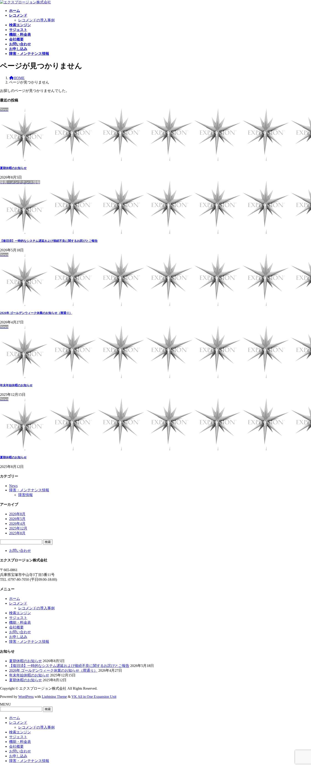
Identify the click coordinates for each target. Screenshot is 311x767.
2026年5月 (17, 519)
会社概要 (16, 627)
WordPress (26, 697)
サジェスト (18, 618)
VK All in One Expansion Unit (93, 697)
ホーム (14, 598)
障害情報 (25, 495)
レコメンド (18, 603)
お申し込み (18, 637)
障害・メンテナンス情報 (29, 490)
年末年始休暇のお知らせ (16, 385)
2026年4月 (17, 523)
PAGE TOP (300, 739)
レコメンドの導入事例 (36, 20)
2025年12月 (18, 528)
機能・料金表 (20, 622)
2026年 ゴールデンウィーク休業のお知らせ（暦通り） (36, 313)
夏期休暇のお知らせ (13, 168)
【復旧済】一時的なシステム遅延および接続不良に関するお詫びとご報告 (49, 240)
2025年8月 (17, 533)
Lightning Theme (54, 697)
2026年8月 (17, 514)
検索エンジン (20, 613)
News (13, 486)
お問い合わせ (20, 551)
